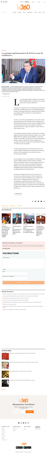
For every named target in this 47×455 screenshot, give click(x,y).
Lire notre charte (6, 248)
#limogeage (12, 205)
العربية (44, 1)
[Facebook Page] (18, 423)
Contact (25, 429)
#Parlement (5, 205)
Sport (44, 12)
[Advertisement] (23, 28)
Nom (4, 271)
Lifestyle (3, 438)
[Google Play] (27, 447)
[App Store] (19, 447)
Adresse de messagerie (8, 276)
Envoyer (29, 411)
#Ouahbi (19, 205)
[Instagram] (28, 423)
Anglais (39, 1)
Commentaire (6, 257)
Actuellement (4, 12)
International (29, 12)
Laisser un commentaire (23, 282)
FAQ (24, 428)
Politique (14, 12)
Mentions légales (37, 429)
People (3, 437)
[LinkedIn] (26, 423)
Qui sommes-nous (16, 428)
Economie (19, 12)
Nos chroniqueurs (4, 439)
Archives (14, 430)
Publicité (14, 429)
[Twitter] (21, 423)
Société (24, 12)
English (33, 1)
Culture (35, 12)
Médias (39, 12)
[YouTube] (23, 423)
